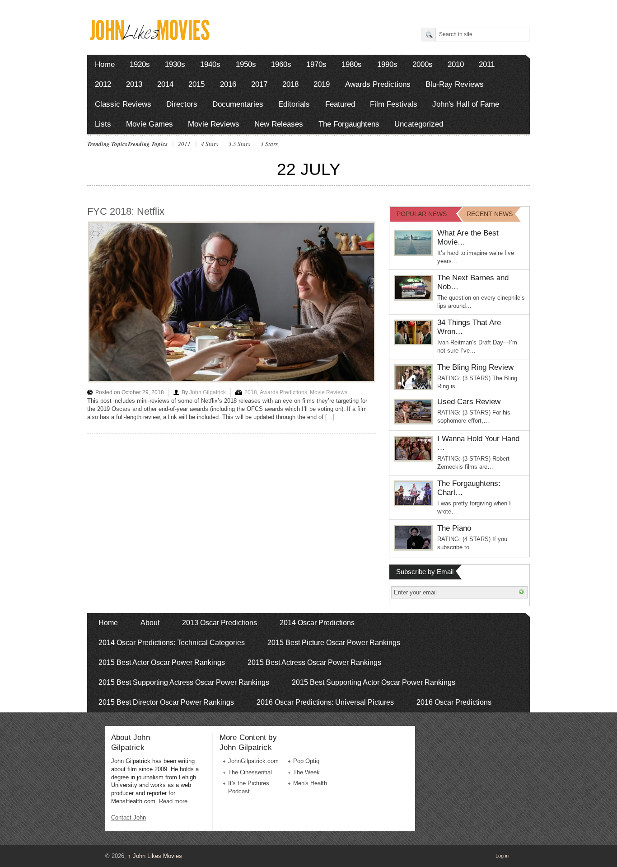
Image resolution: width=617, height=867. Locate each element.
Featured (340, 104)
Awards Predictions (378, 84)
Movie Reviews (213, 124)
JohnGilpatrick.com (253, 761)
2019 (321, 84)
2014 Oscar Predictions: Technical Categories (171, 642)
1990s (387, 64)
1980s (351, 64)
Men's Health (310, 783)
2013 (134, 84)
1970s (316, 64)
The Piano (454, 528)
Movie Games (149, 124)
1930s (175, 64)
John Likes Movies (155, 856)
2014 (165, 84)
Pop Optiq (306, 761)
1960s (281, 64)
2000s (422, 64)
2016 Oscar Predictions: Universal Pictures (325, 702)
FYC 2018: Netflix (125, 211)
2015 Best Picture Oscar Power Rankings (333, 642)
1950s (246, 64)
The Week (306, 772)
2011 (487, 64)
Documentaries (237, 104)
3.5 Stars (239, 144)
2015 (196, 84)
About (149, 623)
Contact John (128, 817)
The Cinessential (250, 772)
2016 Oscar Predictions (453, 702)
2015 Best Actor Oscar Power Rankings (161, 662)
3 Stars (269, 144)
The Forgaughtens (348, 124)
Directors (181, 104)
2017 (259, 84)
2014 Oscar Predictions (317, 623)
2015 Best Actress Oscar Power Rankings (314, 662)
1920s (140, 64)
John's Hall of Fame (465, 104)
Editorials (294, 104)
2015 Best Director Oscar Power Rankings (166, 702)
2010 (456, 64)
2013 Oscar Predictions (219, 623)
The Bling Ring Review (475, 367)
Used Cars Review (468, 401)
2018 (290, 84)
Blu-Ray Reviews (454, 84)
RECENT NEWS (490, 213)
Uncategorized (418, 124)
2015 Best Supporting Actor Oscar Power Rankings (373, 682)
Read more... (176, 801)
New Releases (278, 124)
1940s (210, 64)
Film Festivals (393, 104)
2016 (228, 84)
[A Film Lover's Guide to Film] (149, 37)
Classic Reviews (123, 104)
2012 (103, 84)
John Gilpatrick (207, 392)
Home (105, 64)
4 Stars (209, 144)
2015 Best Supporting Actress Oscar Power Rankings (183, 682)
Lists (103, 124)
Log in (502, 855)
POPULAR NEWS (422, 213)
